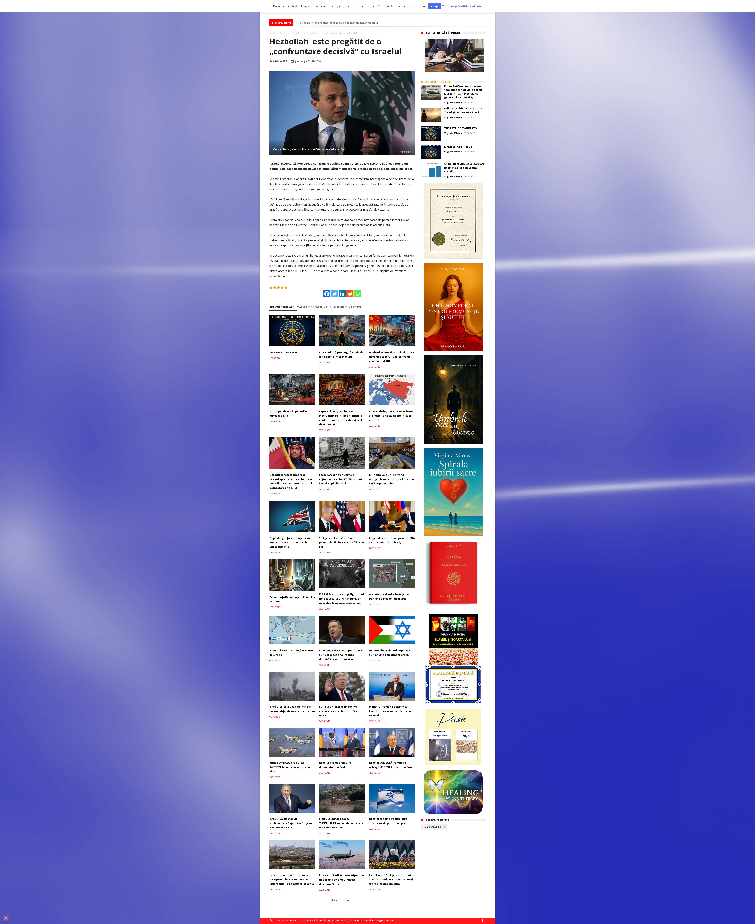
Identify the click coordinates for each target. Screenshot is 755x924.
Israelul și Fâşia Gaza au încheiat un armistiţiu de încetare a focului (292, 709)
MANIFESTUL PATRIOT (283, 352)
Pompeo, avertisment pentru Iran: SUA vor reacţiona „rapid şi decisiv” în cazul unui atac (341, 655)
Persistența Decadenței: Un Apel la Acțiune (292, 599)
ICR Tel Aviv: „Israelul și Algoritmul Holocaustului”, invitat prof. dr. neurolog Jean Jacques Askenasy (341, 598)
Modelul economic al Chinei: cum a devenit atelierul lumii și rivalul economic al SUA (391, 357)
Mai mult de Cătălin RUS (314, 307)
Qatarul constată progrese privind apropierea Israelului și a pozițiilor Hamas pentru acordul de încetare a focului (290, 481)
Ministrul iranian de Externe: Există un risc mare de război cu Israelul (390, 711)
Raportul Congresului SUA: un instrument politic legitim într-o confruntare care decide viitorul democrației (340, 418)
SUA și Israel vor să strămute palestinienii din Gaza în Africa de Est (341, 542)
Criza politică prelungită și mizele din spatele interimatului (341, 354)
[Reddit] (349, 293)
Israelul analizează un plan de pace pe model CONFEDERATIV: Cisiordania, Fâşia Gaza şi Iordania (291, 879)
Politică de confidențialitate (323, 920)
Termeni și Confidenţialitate (462, 6)
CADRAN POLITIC (294, 920)
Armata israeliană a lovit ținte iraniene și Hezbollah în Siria (389, 596)
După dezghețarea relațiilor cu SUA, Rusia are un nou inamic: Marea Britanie (289, 542)
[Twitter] (334, 293)
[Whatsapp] (357, 293)
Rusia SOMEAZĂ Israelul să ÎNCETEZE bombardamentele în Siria (289, 767)
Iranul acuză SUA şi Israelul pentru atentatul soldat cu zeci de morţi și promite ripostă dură (391, 879)
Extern (283, 33)
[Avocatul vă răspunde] (454, 55)
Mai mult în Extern (347, 307)
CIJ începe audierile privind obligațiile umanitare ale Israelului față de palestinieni (392, 479)
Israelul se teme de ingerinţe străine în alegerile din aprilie (388, 821)
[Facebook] (326, 293)
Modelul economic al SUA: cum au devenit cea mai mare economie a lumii (347, 23)
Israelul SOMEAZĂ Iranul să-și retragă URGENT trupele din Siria (390, 765)
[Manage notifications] (6, 918)
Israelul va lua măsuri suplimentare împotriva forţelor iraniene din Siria (290, 823)
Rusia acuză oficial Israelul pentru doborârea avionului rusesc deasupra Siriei (341, 879)
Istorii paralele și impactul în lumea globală (288, 413)
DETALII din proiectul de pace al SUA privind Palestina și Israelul (390, 653)
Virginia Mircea (453, 102)
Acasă (272, 33)
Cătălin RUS (280, 61)
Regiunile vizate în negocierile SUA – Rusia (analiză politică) (392, 540)
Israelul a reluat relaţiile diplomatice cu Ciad (335, 765)
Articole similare (281, 307)
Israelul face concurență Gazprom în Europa (291, 653)
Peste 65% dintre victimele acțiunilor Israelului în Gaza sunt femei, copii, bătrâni (340, 479)
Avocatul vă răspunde (443, 33)
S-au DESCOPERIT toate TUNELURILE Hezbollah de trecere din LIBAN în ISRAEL (341, 823)
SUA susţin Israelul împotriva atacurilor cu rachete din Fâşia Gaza (339, 711)
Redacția (346, 920)
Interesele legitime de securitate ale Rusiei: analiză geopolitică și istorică (391, 416)
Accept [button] (435, 6)
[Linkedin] (342, 293)
